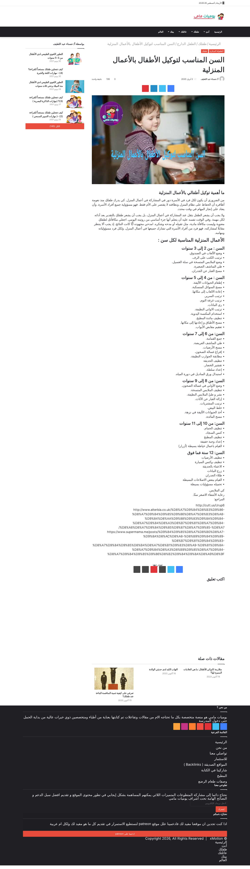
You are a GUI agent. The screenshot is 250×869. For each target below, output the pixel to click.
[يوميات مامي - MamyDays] (208, 16)
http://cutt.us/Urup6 (210, 505)
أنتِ (207, 31)
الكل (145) (55, 126)
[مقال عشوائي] (68, 3)
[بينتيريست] (38, 3)
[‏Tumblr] (162, 569)
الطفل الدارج (186, 44)
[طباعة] (137, 569)
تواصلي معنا (218, 753)
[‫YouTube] (43, 3)
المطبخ (222, 776)
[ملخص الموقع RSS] (58, 3)
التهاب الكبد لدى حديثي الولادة (163, 669)
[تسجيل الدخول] (63, 3)
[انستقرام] (53, 3)
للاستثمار (220, 759)
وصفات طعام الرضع (212, 781)
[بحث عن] (63, 32)
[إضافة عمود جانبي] (74, 3)
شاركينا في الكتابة (214, 770)
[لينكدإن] (154, 88)
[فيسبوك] (28, 3)
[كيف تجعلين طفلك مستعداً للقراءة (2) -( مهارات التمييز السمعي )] (74, 116)
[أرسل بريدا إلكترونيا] (199, 79)
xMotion (216, 838)
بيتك (172, 31)
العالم (160, 31)
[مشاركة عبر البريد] (145, 569)
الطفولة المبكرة (216, 51)
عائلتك (184, 31)
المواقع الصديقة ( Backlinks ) (205, 764)
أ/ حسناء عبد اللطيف (209, 79)
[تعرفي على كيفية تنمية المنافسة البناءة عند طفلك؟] (114, 679)
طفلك (196, 31)
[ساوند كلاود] (48, 3)
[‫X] (33, 3)
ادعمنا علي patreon (125, 833)
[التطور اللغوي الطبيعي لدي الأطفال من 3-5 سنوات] (74, 58)
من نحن (221, 748)
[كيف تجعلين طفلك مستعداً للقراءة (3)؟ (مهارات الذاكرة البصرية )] (74, 101)
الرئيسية (218, 31)
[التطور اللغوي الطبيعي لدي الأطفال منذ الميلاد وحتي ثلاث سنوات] (74, 86)
